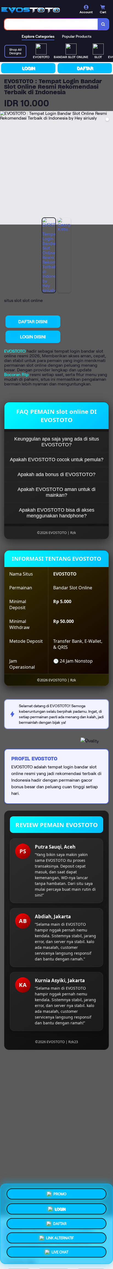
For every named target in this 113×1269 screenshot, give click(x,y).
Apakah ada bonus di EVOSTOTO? (56, 474)
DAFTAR (85, 68)
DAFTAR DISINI (32, 321)
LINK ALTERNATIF (60, 1238)
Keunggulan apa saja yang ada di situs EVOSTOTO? (56, 441)
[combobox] (51, 24)
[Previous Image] (4, 168)
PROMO (59, 1192)
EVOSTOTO (15, 351)
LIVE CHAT (60, 1253)
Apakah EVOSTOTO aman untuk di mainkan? (56, 492)
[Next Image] (108, 168)
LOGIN (28, 68)
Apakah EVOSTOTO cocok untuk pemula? (56, 459)
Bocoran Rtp (16, 374)
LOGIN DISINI (33, 336)
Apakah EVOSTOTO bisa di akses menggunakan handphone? (56, 513)
